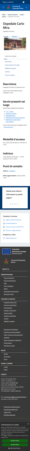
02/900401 (12, 171)
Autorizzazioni (8, 343)
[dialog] (15, 436)
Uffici (5, 283)
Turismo (6, 319)
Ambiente (6, 338)
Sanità (4, 17)
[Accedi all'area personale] (23, 2)
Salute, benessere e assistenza (12, 340)
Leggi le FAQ (7, 412)
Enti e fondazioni (8, 286)
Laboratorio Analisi (11, 114)
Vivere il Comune (13, 14)
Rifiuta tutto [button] (15, 444)
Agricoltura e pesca (9, 346)
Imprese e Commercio (10, 311)
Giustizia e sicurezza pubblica (12, 332)
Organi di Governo (9, 278)
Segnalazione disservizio (11, 410)
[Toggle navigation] (3, 7)
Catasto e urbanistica (10, 316)
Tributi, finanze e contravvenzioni (13, 335)
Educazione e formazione (11, 329)
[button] (15, 448)
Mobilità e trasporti (9, 321)
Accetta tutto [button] (15, 440)
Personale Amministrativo (11, 291)
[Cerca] (27, 7)
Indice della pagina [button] (10, 56)
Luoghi (22, 14)
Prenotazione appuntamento (12, 407)
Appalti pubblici (8, 313)
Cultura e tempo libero (10, 305)
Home (3, 14)
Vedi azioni (14, 36)
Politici (6, 289)
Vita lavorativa (8, 308)
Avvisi (5, 359)
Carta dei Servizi (8, 127)
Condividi (6, 36)
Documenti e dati (9, 294)
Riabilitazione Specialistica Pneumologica (13, 121)
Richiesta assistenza (9, 415)
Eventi (6, 370)
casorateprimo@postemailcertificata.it (15, 397)
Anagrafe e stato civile (10, 302)
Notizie (6, 354)
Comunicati (7, 357)
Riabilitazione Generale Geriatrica (15, 118)
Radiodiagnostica (10, 116)
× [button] (28, 424)
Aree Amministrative (10, 281)
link (7, 437)
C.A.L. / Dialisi (10, 112)
